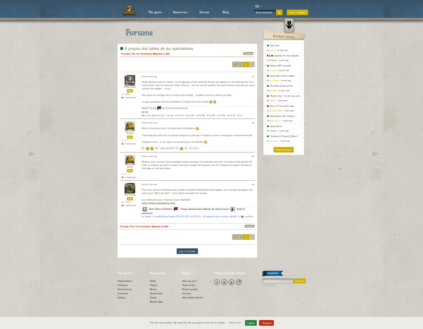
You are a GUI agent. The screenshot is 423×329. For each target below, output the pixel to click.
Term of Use (188, 285)
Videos (154, 285)
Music (153, 289)
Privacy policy (190, 289)
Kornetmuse (130, 87)
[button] (259, 6)
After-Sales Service (192, 297)
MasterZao (129, 195)
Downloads (156, 293)
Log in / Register (297, 12)
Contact (186, 293)
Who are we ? (189, 281)
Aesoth (130, 133)
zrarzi (130, 167)
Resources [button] (180, 12)
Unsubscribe (268, 285)
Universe (123, 285)
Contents (123, 293)
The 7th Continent (141, 53)
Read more (235, 322)
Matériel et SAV (161, 53)
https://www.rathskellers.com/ (158, 203)
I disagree (266, 323)
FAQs (153, 281)
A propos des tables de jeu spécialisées (158, 48)
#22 (253, 122)
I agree (251, 323)
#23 (253, 156)
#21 (253, 76)
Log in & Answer (187, 251)
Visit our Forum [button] (284, 149)
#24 (253, 184)
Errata (153, 297)
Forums (204, 12)
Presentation (125, 281)
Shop (225, 12)
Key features (125, 289)
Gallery (122, 297)
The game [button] (155, 12)
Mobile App (156, 301)
